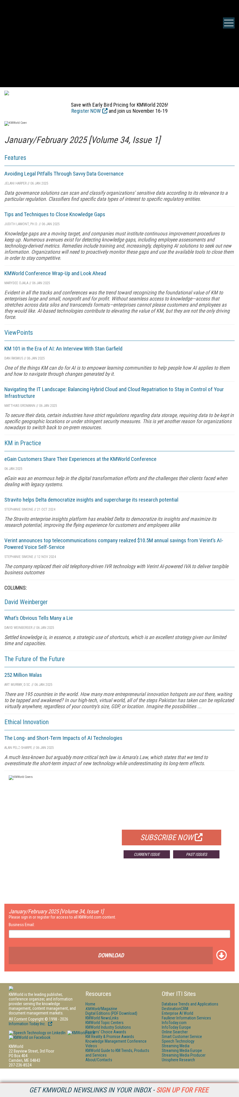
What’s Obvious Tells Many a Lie (38, 618)
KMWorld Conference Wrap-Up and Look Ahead (55, 273)
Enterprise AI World (177, 1013)
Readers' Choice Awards (105, 1032)
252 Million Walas (23, 675)
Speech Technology (178, 1041)
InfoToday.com (174, 1022)
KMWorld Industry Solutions (108, 1027)
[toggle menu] (229, 22)
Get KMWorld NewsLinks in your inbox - (118, 1090)
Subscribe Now (166, 837)
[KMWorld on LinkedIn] (37, 1032)
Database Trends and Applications (190, 1004)
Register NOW (86, 111)
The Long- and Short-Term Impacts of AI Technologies (63, 738)
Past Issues (196, 854)
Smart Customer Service (182, 1036)
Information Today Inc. (28, 1023)
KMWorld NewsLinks (102, 1018)
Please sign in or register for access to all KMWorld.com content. (62, 917)
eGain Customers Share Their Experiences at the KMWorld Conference (80, 459)
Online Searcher (175, 1032)
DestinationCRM (175, 1008)
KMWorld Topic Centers (104, 1022)
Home (90, 1004)
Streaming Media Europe (182, 1050)
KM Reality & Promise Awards (109, 1036)
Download (111, 955)
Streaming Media (175, 1046)
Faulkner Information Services (186, 1018)
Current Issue (147, 854)
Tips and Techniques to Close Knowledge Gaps (54, 214)
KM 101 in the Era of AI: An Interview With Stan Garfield (63, 348)
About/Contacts (98, 1059)
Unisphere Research (178, 1059)
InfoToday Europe (176, 1027)
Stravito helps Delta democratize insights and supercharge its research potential (91, 499)
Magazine (101, 1008)
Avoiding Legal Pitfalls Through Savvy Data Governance (64, 173)
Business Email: (22, 924)
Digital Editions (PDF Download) (111, 1013)
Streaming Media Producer (183, 1055)
